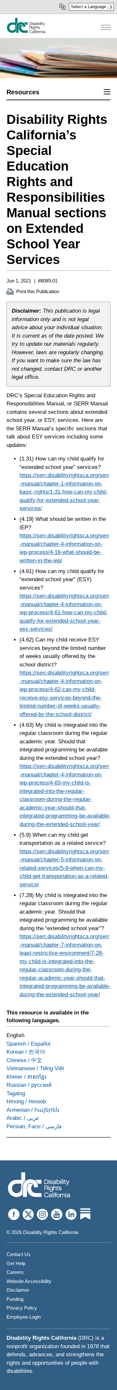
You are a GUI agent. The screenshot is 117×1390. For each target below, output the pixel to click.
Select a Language (88, 6)
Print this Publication (37, 291)
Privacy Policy (21, 1308)
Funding (14, 1299)
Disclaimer (17, 1290)
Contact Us (18, 1254)
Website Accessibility (28, 1281)
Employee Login (23, 1317)
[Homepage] (26, 32)
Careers (15, 1272)
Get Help (15, 1263)
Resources (22, 92)
